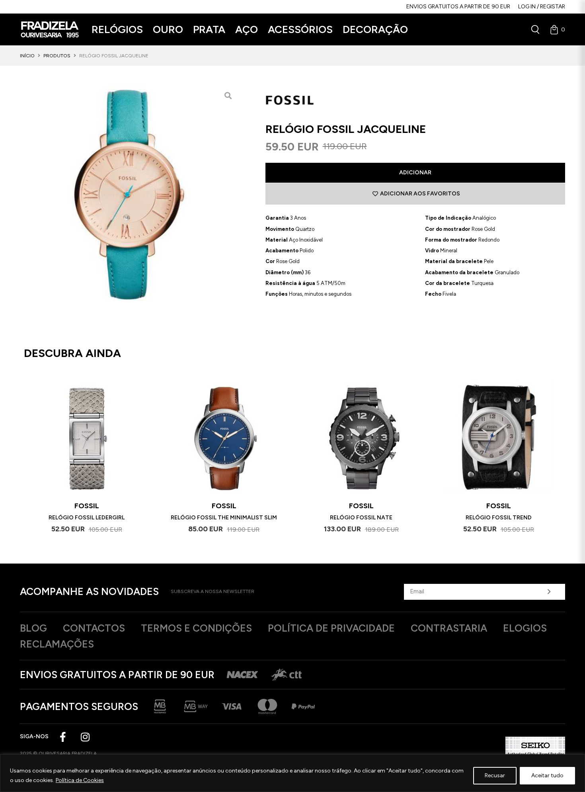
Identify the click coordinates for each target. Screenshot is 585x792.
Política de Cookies (80, 780)
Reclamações (57, 644)
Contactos (94, 628)
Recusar (495, 775)
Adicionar (415, 172)
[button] (117, 29)
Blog (33, 628)
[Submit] (549, 592)
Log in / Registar (541, 6)
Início (27, 56)
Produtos (56, 56)
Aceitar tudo (547, 775)
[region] (292, 773)
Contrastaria (449, 628)
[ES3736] (129, 195)
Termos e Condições (196, 628)
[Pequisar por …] (535, 29)
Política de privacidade (331, 628)
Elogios (525, 628)
